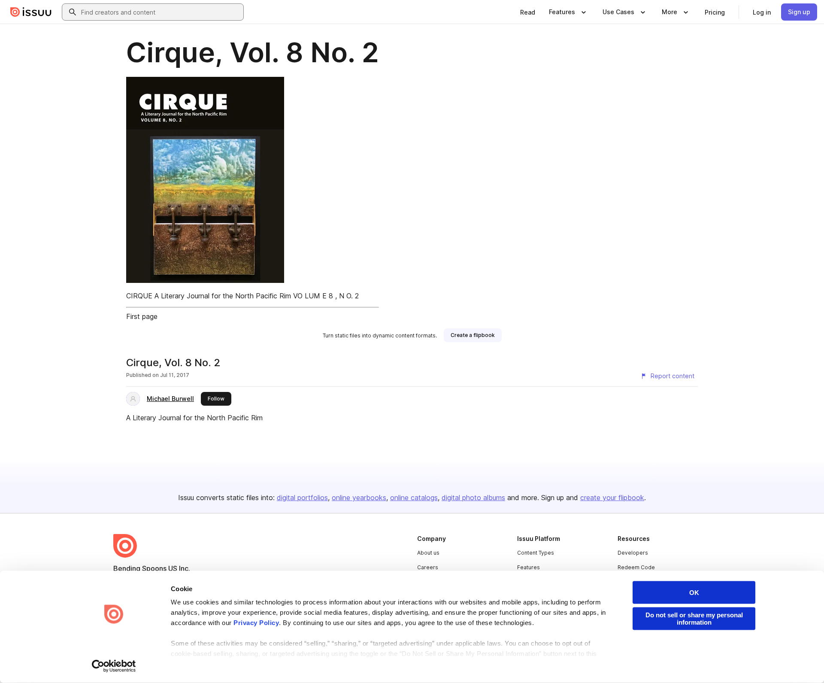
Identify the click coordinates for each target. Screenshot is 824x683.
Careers (427, 567)
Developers (633, 552)
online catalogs (414, 497)
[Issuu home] (31, 12)
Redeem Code (636, 567)
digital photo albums (473, 497)
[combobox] (160, 12)
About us (428, 552)
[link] (527, 12)
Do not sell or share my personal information (694, 618)
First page (142, 316)
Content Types (535, 552)
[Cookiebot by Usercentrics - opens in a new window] (113, 666)
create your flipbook (612, 497)
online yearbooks (359, 497)
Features (528, 567)
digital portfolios (302, 497)
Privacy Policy (256, 622)
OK (694, 592)
